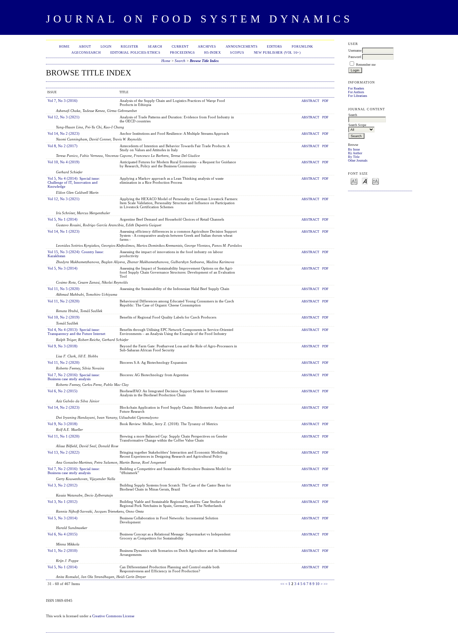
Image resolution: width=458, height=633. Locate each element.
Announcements (242, 46)
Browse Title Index (204, 61)
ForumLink (302, 46)
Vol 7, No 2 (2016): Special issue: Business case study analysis (74, 377)
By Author (355, 153)
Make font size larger (375, 181)
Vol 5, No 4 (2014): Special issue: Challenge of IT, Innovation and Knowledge (74, 182)
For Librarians (357, 96)
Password (354, 57)
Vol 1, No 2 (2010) (62, 551)
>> (326, 584)
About (85, 46)
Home (64, 46)
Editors (274, 46)
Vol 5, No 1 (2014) (62, 219)
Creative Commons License (113, 616)
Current (180, 46)
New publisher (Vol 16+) (277, 52)
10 (318, 584)
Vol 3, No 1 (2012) (62, 502)
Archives (207, 46)
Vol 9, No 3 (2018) (62, 346)
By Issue (354, 149)
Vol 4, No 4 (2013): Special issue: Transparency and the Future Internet (76, 332)
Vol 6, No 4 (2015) (62, 534)
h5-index (212, 52)
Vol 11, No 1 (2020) (63, 436)
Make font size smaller (354, 181)
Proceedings (182, 52)
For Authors (356, 92)
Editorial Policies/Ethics (135, 52)
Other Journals (357, 160)
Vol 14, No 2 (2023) (63, 133)
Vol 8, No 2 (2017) (62, 146)
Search (155, 46)
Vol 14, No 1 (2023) (63, 231)
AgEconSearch (86, 52)
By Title (353, 157)
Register (129, 46)
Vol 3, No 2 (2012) (62, 485)
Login (106, 46)
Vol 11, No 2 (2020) (63, 301)
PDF (325, 101)
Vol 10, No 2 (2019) (63, 317)
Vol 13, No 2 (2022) (63, 452)
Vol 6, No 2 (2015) (62, 391)
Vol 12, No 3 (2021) (63, 117)
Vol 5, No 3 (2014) (62, 268)
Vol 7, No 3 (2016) (62, 101)
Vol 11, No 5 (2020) (63, 289)
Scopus (237, 52)
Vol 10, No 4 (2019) (63, 162)
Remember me (366, 64)
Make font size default (364, 181)
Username (354, 50)
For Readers (356, 88)
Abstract (310, 101)
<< (282, 584)
